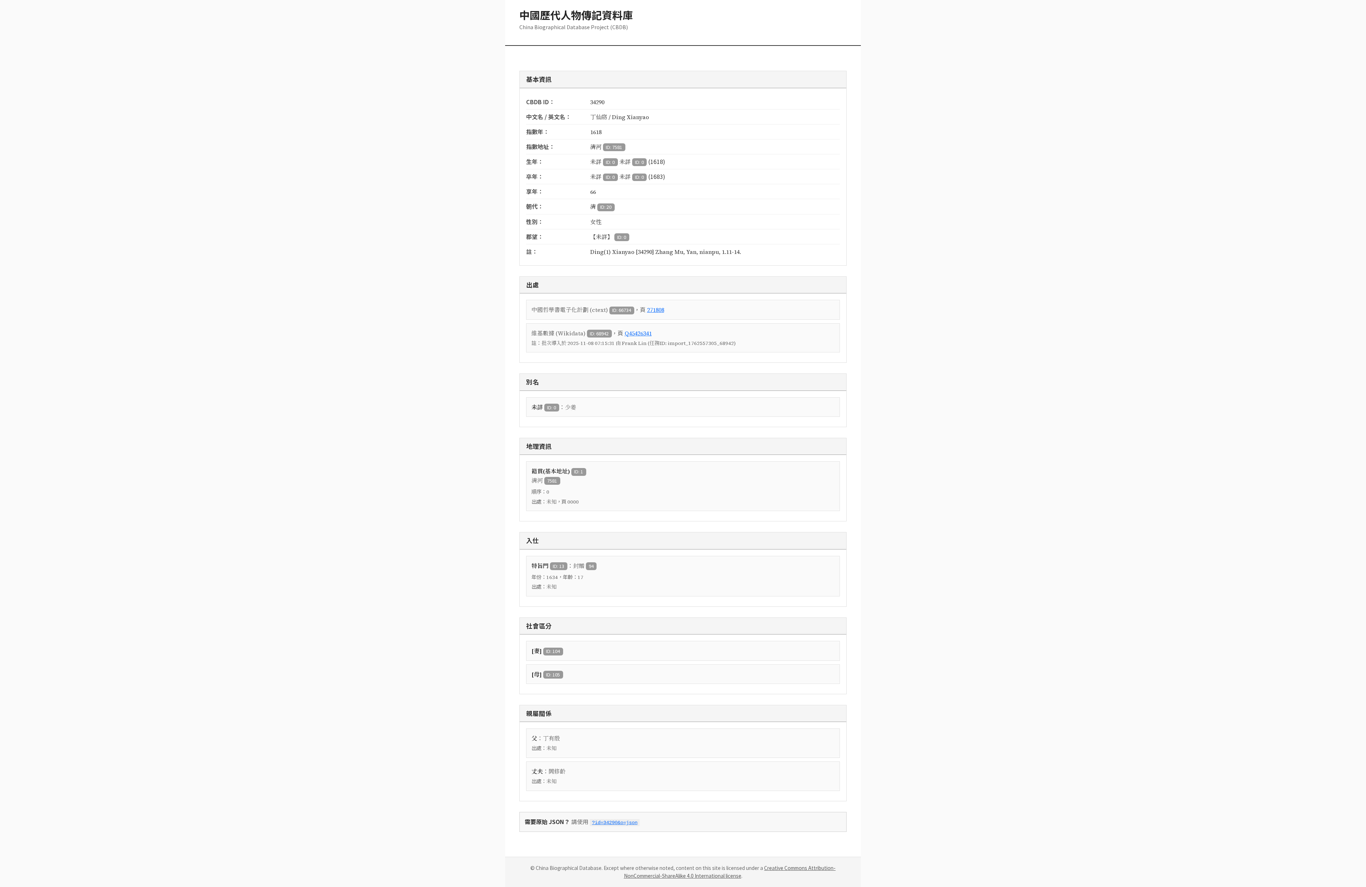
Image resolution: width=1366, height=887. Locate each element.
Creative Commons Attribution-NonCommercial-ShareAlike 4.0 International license (730, 871)
